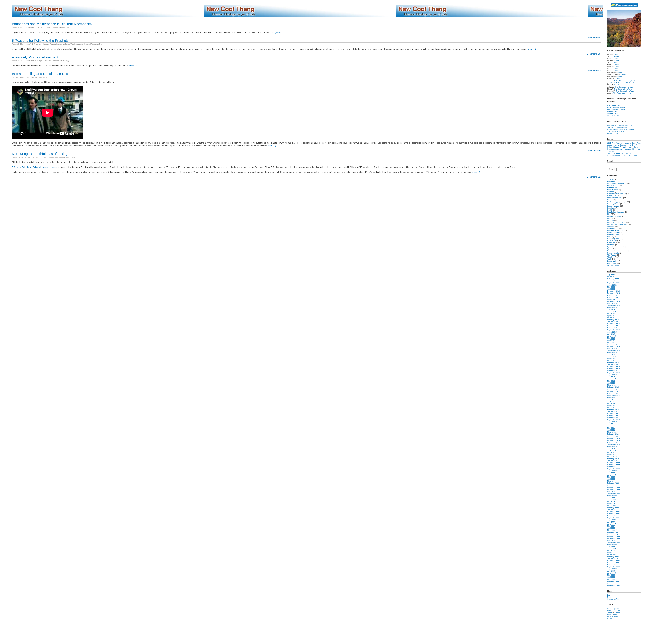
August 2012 (612, 397)
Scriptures (611, 243)
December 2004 (613, 585)
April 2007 (611, 528)
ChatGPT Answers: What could (622, 83)
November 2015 (613, 326)
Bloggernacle (64, 27)
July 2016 (611, 309)
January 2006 (612, 559)
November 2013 (613, 369)
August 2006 (612, 544)
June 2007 (611, 524)
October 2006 (612, 540)
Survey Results (71, 157)
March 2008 (612, 506)
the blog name (613, 619)
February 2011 (613, 434)
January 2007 (612, 534)
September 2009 (613, 469)
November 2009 (613, 465)
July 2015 (611, 334)
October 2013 (612, 371)
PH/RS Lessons (613, 232)
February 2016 (613, 320)
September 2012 (613, 395)
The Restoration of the (623, 85)
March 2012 (612, 407)
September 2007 (613, 518)
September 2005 (613, 567)
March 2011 (611, 432)
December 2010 (613, 438)
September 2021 (613, 283)
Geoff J (610, 609)
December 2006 (613, 536)
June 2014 (611, 356)
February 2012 (613, 409)
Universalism (612, 263)
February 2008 (613, 508)
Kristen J (610, 611)
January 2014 (612, 365)
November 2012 (613, 391)
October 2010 (612, 442)
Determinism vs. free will (616, 194)
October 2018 (612, 295)
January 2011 (612, 436)
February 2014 (613, 362)
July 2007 (611, 522)
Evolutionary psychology (616, 202)
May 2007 (611, 526)
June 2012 (611, 401)
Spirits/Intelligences (614, 247)
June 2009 (611, 475)
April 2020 (611, 289)
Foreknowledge (613, 206)
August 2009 (612, 471)
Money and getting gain (616, 222)
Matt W (610, 617)
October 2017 (612, 297)
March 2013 (612, 385)
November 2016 (613, 301)
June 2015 (611, 336)
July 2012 (611, 399)
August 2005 (612, 569)
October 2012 (612, 393)
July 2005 (611, 571)
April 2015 (611, 340)
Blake (609, 615)
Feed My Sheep (613, 204)
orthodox (81, 44)
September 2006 (613, 542)
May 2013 (611, 381)
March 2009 (612, 481)
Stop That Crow (613, 115)
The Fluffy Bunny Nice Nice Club (620, 153)
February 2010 (613, 459)
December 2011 (613, 414)
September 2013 (613, 373)
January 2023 (612, 281)
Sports (609, 249)
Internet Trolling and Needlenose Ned (40, 74)
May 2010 (611, 452)
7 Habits (610, 179)
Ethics (609, 200)
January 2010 (612, 461)
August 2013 (612, 375)
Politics (610, 237)
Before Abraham (613, 185)
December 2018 (613, 291)
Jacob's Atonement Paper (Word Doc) (622, 155)
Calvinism (610, 192)
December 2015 (613, 324)
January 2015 (612, 344)
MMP (609, 218)
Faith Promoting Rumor (616, 109)
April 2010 (611, 454)
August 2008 (612, 495)
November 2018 (613, 293)
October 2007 (612, 516)
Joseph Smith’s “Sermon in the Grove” (622, 145)
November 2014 (613, 346)
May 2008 (611, 501)
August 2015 (612, 332)
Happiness (611, 208)
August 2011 (612, 422)
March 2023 (612, 277)
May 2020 (611, 287)
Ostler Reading (613, 228)
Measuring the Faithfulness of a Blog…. (42, 154)
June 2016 (611, 311)
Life (608, 214)
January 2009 (612, 485)
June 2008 (611, 499)
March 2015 (612, 342)
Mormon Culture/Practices (68, 44)
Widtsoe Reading (614, 265)
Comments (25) (594, 70)
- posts (616, 609)
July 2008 (611, 497)
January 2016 (612, 322)
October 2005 (612, 565)
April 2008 (611, 503)
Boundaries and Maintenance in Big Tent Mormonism (52, 24)
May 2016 (611, 313)
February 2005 (613, 581)
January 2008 (612, 510)
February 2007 (613, 532)
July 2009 (611, 473)
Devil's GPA (611, 196)
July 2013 (611, 377)
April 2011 (611, 430)
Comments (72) (594, 177)
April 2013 (611, 383)
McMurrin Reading (614, 216)
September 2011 (613, 420)
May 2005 (611, 575)
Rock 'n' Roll (612, 241)
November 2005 (613, 563)
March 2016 (612, 318)
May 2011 (611, 428)
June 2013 (611, 379)
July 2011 (611, 424)
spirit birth (611, 245)
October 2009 (612, 467)
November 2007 (613, 514)
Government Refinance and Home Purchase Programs (620, 130)
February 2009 (613, 483)
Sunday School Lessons (616, 251)
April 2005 (611, 577)
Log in (609, 595)
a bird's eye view (613, 105)
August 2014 (612, 352)
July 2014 (611, 354)
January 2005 (612, 583)
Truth (101, 44)
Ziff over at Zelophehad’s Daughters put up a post (34, 167)
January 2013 (612, 389)
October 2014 (612, 348)
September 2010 (613, 444)
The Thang (611, 255)
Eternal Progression (615, 198)
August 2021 (612, 285)
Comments (613, 599)
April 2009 (611, 479)
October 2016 (612, 303)
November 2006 (613, 538)
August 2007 (612, 520)
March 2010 (612, 456)
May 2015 (611, 338)
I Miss (616, 54)
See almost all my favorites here (619, 125)
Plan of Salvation (614, 234)
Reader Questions (614, 239)
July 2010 (611, 448)
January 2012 (612, 412)
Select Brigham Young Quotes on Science (623, 147)
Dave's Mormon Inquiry (616, 107)
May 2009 (611, 477)
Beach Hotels (612, 133)
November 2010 (613, 440)
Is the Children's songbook (624, 81)
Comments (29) (594, 54)
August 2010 (612, 446)
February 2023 (613, 279)
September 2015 (613, 330)
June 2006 (611, 548)
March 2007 (612, 530)
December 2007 (613, 512)
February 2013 (613, 387)
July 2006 (611, 546)
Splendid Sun (612, 113)
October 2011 (612, 418)
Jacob (609, 613)
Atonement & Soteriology (60, 61)
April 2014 (611, 358)
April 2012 (611, 405)
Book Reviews (612, 190)
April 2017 (611, 299)
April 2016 (611, 316)
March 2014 (612, 360)
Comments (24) (594, 37)
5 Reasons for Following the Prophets (40, 40)
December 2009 (613, 463)
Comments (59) (594, 150)
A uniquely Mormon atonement (35, 57)
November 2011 (613, 416)
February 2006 (613, 557)
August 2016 (612, 307)
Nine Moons (612, 111)
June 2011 (611, 426)
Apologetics (56, 27)
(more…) (279, 32)
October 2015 (612, 328)
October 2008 (612, 491)
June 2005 (611, 573)
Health (609, 210)
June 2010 (611, 450)
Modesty (610, 220)
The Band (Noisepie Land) (617, 127)
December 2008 (613, 487)
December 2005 (613, 561)
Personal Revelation (91, 44)
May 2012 (611, 403)
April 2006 (611, 552)
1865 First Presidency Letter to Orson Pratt (624, 143)
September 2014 (613, 350)
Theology (610, 257)
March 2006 (612, 555)
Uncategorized (613, 261)
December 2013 (613, 367)
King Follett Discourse (615, 212)
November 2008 (613, 489)
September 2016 (613, 305)
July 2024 (611, 275)
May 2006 (611, 550)
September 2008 (613, 493)
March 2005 (612, 579)
